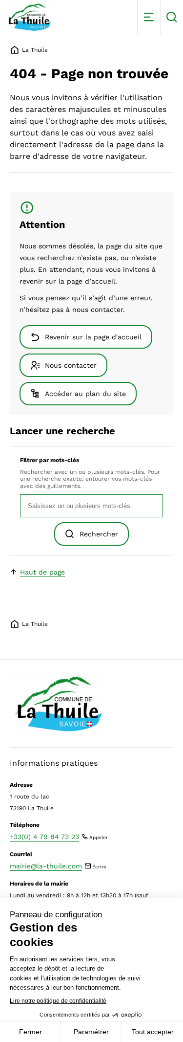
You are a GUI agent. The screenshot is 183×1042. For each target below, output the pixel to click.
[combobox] (91, 505)
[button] (148, 17)
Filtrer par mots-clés (49, 460)
